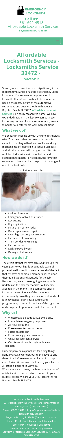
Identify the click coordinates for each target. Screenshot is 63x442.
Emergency (18, 425)
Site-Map (48, 428)
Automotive (50, 421)
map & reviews (39, 406)
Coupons (31, 425)
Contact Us (44, 425)
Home (9, 421)
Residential (20, 421)
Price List (37, 428)
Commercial (35, 421)
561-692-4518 (31, 22)
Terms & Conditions (20, 428)
